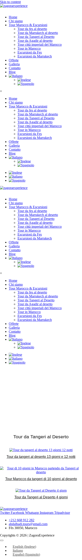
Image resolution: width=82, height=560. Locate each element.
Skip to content (10, 2)
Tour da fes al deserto (32, 29)
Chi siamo (16, 21)
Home (13, 17)
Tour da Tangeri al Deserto (35, 37)
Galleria (14, 64)
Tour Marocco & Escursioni (28, 25)
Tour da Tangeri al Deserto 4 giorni (41, 497)
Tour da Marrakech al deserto (37, 33)
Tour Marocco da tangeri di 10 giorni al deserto (41, 479)
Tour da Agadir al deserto (34, 40)
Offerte (14, 60)
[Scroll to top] (1, 540)
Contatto (15, 68)
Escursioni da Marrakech (34, 56)
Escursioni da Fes (29, 52)
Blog (12, 72)
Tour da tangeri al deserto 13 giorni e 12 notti (41, 457)
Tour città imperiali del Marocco (39, 44)
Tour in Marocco (29, 48)
